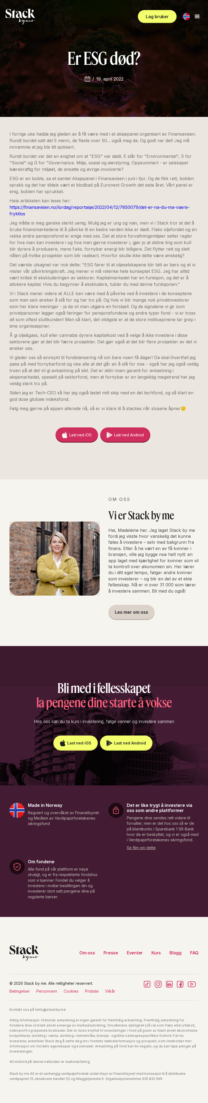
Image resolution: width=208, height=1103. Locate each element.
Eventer (135, 952)
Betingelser (19, 991)
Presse (110, 952)
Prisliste (92, 991)
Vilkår (110, 991)
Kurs (156, 952)
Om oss (87, 952)
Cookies (71, 991)
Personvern (46, 991)
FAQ (194, 952)
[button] (186, 16)
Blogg (175, 952)
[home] (20, 17)
